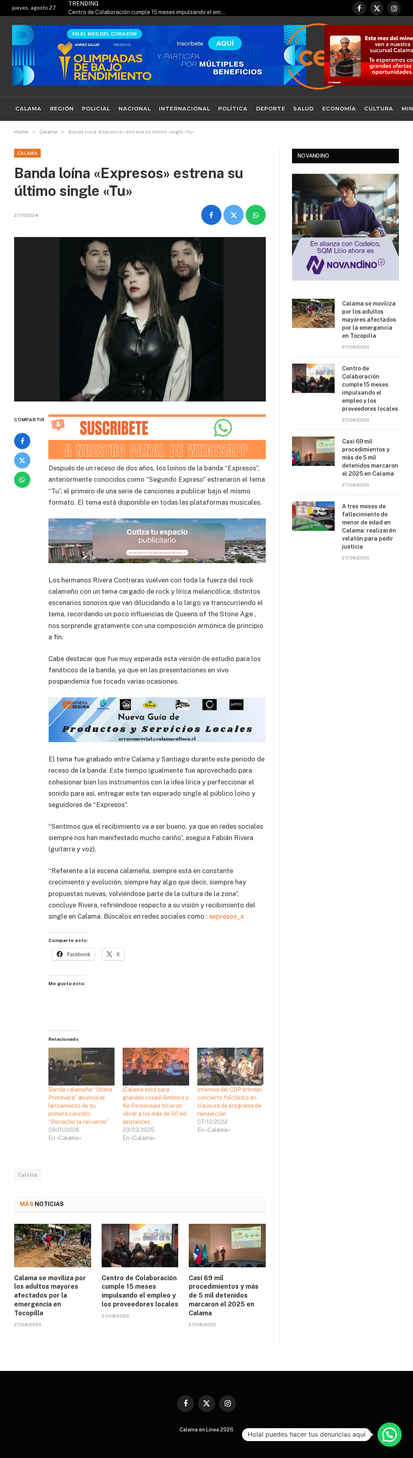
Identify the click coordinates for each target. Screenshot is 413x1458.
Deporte (270, 109)
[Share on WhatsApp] (256, 215)
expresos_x (226, 916)
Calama (28, 109)
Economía (339, 109)
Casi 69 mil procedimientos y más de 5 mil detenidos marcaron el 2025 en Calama (224, 1295)
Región (62, 109)
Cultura (378, 109)
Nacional (135, 109)
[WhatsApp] (22, 480)
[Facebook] (22, 441)
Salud (303, 109)
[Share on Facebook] (211, 215)
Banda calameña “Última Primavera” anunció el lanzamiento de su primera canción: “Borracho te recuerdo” (80, 1105)
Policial (96, 109)
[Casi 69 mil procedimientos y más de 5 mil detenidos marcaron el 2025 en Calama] (227, 1245)
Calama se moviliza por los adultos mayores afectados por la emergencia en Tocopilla (50, 1295)
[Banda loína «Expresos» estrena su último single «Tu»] (140, 319)
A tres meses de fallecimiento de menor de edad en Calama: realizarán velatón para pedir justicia (369, 526)
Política (233, 109)
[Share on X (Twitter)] (233, 215)
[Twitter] (22, 460)
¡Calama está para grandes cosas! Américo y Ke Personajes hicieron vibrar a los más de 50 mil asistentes (155, 1105)
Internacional (184, 109)
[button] (390, 1435)
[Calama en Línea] (318, 56)
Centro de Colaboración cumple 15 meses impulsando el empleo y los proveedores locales (148, 12)
